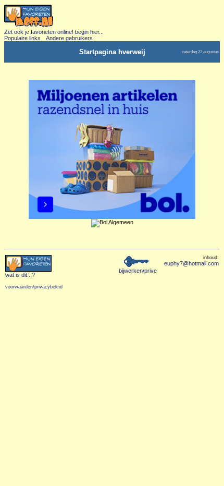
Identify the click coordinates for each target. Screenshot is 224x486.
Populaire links (22, 38)
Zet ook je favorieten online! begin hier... (54, 32)
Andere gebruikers (69, 38)
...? (20, 275)
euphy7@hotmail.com (191, 263)
